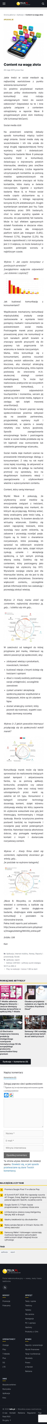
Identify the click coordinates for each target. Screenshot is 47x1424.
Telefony (28, 1305)
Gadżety (28, 1327)
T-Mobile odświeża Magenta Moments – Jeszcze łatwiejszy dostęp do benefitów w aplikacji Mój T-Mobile (10, 1006)
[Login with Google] (11, 1095)
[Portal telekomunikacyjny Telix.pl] (23, 4)
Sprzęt (28, 1295)
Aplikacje (20, 15)
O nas (5, 1413)
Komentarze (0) (10, 1077)
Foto (4, 1398)
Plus (4, 1358)
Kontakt (13, 1413)
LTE (4, 1367)
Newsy (32, 954)
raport (17, 960)
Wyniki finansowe (32, 1349)
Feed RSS (6, 1417)
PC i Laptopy (30, 1323)
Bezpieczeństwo (9, 1384)
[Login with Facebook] (6, 1095)
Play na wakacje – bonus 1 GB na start (21, 969)
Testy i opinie (30, 1301)
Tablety (28, 1310)
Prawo (27, 1362)
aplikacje (10, 960)
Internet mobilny (21, 954)
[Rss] (5, 1287)
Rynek (17, 957)
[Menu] (4, 3)
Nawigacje (29, 1318)
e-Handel (29, 1367)
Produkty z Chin (31, 1331)
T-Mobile (6, 1354)
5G (4, 1362)
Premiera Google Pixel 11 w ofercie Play (22, 1189)
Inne (5, 1379)
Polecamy (7, 1305)
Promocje (6, 1301)
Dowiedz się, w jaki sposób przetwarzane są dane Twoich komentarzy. (21, 1167)
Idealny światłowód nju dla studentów (21, 1219)
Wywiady (29, 1358)
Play (4, 1349)
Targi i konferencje (32, 1354)
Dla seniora (29, 1314)
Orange (6, 1345)
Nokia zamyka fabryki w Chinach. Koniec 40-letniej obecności (24, 1226)
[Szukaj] (43, 3)
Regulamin (31, 1413)
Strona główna (9, 15)
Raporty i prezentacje (34, 1345)
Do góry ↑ (7, 1420)
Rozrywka (7, 1389)
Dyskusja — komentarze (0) (15, 1062)
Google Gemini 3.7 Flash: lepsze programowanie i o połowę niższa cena (22, 1206)
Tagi (39, 1413)
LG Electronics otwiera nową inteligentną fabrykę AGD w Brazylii (22, 1213)
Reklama (28, 1371)
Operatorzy (9, 1339)
